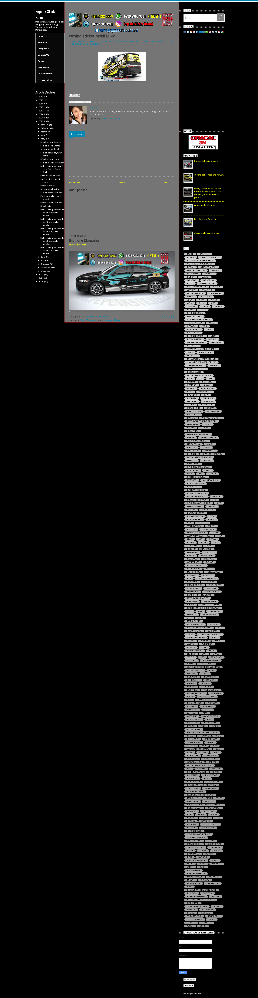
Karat (211, 519)
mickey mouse (194, 877)
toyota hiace (208, 437)
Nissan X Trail (207, 696)
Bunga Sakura (195, 516)
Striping (191, 385)
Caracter (192, 755)
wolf (190, 926)
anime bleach (210, 716)
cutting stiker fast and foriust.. (209, 174)
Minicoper (192, 801)
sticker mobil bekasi (198, 319)
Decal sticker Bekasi (199, 375)
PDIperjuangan (206, 700)
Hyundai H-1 (193, 680)
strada (191, 326)
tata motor (194, 916)
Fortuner (207, 382)
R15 (214, 500)
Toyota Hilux (194, 323)
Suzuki (190, 296)
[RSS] (191, 32)
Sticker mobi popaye (198, 834)
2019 (41, 110)
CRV (204, 454)
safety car (211, 739)
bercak (209, 854)
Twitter (105, 118)
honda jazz (193, 329)
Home (40, 36)
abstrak (192, 716)
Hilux (190, 283)
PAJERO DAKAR (207, 283)
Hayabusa (192, 775)
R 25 (189, 703)
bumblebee (193, 487)
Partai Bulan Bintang (199, 628)
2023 (41, 274)
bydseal (202, 857)
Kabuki (190, 683)
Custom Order (45, 73)
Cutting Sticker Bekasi (124, 42)
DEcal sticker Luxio (49, 159)
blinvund (211, 588)
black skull (194, 719)
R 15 (218, 818)
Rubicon (191, 824)
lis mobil (192, 401)
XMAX (204, 713)
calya (205, 306)
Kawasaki (206, 296)
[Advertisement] (122, 213)
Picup (201, 814)
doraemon (213, 411)
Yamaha (191, 306)
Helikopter (193, 569)
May (43, 138)
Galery (41, 61)
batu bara (193, 854)
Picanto (202, 523)
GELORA (191, 673)
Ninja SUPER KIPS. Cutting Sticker (204, 805)
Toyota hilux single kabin (201, 349)
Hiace (208, 470)
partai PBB (213, 883)
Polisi (214, 814)
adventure (193, 588)
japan (190, 867)
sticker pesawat (209, 608)
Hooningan (210, 677)
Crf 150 (212, 762)
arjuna (216, 850)
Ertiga (191, 388)
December (46, 271)
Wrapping (208, 280)
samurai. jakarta (210, 605)
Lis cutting (193, 444)
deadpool (192, 591)
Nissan (212, 539)
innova (206, 385)
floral (204, 428)
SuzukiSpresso (195, 847)
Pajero (205, 277)
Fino (211, 670)
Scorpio (212, 631)
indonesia (192, 346)
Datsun (212, 339)
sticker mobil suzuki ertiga (206, 233)
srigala (191, 909)
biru (189, 857)
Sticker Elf (208, 828)
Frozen (216, 768)
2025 (41, 281)
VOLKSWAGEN (194, 526)
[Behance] (200, 32)
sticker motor (195, 336)
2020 (41, 114)
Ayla (189, 300)
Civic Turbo (210, 759)
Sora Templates (88, 320)
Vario (215, 637)
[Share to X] (76, 95)
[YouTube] (219, 32)
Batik (190, 664)
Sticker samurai (196, 837)
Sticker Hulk (194, 831)
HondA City (193, 782)
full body (192, 451)
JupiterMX (192, 788)
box (189, 549)
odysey (205, 880)
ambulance (193, 546)
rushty (191, 529)
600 (204, 746)
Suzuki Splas (214, 844)
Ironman (210, 680)
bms (209, 719)
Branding (207, 290)
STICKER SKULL (210, 824)
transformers (195, 365)
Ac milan (192, 749)
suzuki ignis (193, 408)
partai (190, 555)
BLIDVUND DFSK (211, 660)
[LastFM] (210, 32)
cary (215, 860)
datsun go (205, 392)
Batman (191, 382)
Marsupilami (193, 621)
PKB (189, 814)
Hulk (189, 378)
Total (207, 709)
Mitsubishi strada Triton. (201, 421)
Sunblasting (194, 841)
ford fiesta (193, 729)
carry (190, 428)
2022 (41, 121)
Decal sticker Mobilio (199, 765)
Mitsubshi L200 (195, 624)
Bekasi (93, 42)
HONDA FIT (192, 470)
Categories (43, 48)
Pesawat (192, 575)
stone (190, 913)
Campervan (193, 562)
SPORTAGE (207, 706)
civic (204, 647)
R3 (199, 703)
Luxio (170, 42)
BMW (206, 395)
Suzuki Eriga (194, 844)
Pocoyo (207, 575)
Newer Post (74, 182)
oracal (191, 510)
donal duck (205, 549)
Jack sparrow (208, 785)
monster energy (196, 496)
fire (203, 726)
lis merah (206, 595)
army (201, 300)
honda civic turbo (210, 736)
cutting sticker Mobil (199, 264)
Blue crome (206, 664)
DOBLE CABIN (194, 372)
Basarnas (209, 559)
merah (190, 437)
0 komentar (95, 44)
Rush (189, 392)
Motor (215, 270)
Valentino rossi (196, 637)
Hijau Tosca (210, 775)
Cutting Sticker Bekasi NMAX (203, 667)
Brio (213, 336)
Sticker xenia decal (49, 149)
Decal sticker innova (199, 457)
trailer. (206, 923)
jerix (202, 867)
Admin (93, 108)
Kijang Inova (194, 411)
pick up (216, 496)
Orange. (191, 811)
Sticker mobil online (198, 503)
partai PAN (207, 555)
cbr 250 (207, 460)
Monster (216, 693)
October (45, 264)
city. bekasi (210, 723)
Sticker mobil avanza (50, 145)
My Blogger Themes (112, 320)
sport (217, 906)
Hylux (190, 785)
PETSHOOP (208, 811)
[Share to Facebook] (78, 95)
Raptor (191, 447)
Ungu (190, 850)
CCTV (216, 752)
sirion (190, 608)
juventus (209, 552)
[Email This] (70, 95)
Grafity (191, 460)
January (45, 124)
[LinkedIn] (197, 32)
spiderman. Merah (197, 906)
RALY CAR (212, 703)
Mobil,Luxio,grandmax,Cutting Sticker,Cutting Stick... (52, 169)
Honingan (192, 677)
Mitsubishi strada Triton (201, 359)
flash (215, 726)
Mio (200, 539)
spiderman (193, 903)
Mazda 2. (206, 687)
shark (210, 742)
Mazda (212, 473)
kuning (191, 595)
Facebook (115, 118)
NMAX (214, 300)
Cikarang (192, 759)
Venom (190, 641)
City (211, 516)
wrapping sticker (197, 441)
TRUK (190, 634)
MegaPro (192, 690)
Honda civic (213, 782)
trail (212, 919)
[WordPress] (216, 32)
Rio (189, 578)
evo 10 (190, 726)
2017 (41, 103)
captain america (196, 860)
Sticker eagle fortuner (51, 192)
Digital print (194, 316)
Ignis (189, 473)
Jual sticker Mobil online (201, 362)
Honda (190, 277)
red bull (192, 559)
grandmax (154, 42)
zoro (203, 926)
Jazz (209, 329)
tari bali (205, 913)
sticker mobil (81, 44)
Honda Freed (194, 519)
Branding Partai (196, 369)
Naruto (209, 801)
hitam (190, 736)
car (219, 503)
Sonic (204, 542)
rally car (207, 510)
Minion (209, 444)
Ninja (201, 303)
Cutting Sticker (104, 42)
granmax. (192, 552)
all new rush (210, 480)
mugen (190, 880)
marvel (212, 506)
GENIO (205, 673)
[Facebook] (184, 32)
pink (189, 887)
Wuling (218, 641)
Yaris (190, 352)
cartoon (192, 723)
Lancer (205, 683)
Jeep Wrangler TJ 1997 (199, 536)
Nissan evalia (194, 808)
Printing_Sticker (196, 477)
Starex (191, 828)
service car (193, 742)
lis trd (191, 654)
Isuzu (215, 532)
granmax (216, 342)
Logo (209, 569)
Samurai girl (194, 631)
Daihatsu (192, 355)
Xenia (212, 323)
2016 (41, 100)
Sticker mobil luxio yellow (52, 162)
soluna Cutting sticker (200, 900)
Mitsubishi (192, 274)
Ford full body (196, 565)
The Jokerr (215, 585)
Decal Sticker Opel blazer (206, 219)
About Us (42, 42)
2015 (41, 96)
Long (210, 795)
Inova (203, 500)
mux (204, 654)
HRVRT (215, 772)
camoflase (205, 352)
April (43, 135)
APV (210, 378)
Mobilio (214, 624)
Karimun (191, 398)
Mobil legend (211, 690)
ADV (214, 746)
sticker (191, 454)
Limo (189, 539)
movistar (214, 877)
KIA (200, 473)
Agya (189, 303)
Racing (191, 821)
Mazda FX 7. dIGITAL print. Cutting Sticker (204, 798)
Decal (190, 267)
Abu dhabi (216, 657)
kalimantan (193, 870)
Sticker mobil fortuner (50, 189)
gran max (206, 405)
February (45, 128)
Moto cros (193, 572)
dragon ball (194, 506)
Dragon (191, 614)
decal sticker (142, 42)
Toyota (209, 274)
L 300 (200, 618)
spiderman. (193, 464)
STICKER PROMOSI (206, 578)
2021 (41, 117)
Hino (206, 778)
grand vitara (194, 650)
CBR (213, 303)
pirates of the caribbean (201, 890)
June (43, 257)
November (46, 267)
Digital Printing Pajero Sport (204, 418)
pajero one (193, 333)
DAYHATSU (192, 424)
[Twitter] (188, 32)
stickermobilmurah (198, 467)
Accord (191, 660)
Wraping (191, 280)
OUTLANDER (214, 808)
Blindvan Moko (195, 513)
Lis (200, 378)
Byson (202, 752)
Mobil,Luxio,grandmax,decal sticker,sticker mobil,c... (52, 212)
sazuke (215, 896)
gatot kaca (212, 591)
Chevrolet (208, 529)
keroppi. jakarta (196, 493)
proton (207, 893)
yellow (191, 746)
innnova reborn (196, 490)
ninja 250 (192, 395)
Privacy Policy (45, 80)
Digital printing (196, 270)
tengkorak (214, 916)
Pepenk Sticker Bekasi (98, 316)
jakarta (163, 42)
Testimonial (43, 67)
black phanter (195, 483)
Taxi (216, 542)
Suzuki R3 (192, 709)
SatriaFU (192, 582)
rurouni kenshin (196, 896)
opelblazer (193, 883)
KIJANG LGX (210, 788)
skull (216, 654)
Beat (218, 749)
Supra (211, 841)
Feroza (201, 768)
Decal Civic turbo (78, 244)
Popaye (191, 818)
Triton (216, 287)
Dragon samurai (196, 532)
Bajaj (206, 749)
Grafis (218, 306)
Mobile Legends (195, 693)
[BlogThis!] (73, 95)
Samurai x (208, 398)
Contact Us (43, 55)
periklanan (210, 601)
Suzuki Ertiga (194, 585)
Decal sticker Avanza (50, 142)
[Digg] (203, 32)
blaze (209, 546)
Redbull (205, 821)
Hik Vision (192, 778)
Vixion (204, 641)
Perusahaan (213, 572)
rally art (192, 739)
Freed (190, 500)
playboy (191, 893)
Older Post (169, 182)
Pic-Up (190, 542)
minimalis (210, 451)
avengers (207, 644)
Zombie (206, 447)
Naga (190, 696)
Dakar (209, 562)
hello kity (193, 414)
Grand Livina (209, 614)
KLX (220, 536)
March (44, 131)
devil (190, 864)
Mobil (71, 44)
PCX (189, 523)
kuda (211, 650)
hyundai (216, 864)
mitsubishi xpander (197, 598)
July (43, 260)
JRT (189, 618)
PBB (189, 700)
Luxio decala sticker (50, 175)
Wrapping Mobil (196, 342)
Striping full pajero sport (206, 161)
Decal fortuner (47, 185)
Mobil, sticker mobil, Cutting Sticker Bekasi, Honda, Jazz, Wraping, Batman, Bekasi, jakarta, (207, 193)
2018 (41, 107)
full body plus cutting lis (202, 732)
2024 (41, 278)
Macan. (191, 687)
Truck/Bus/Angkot (210, 634)
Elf (189, 768)
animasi (191, 644)
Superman (209, 582)
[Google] (222, 32)
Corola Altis (194, 762)
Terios (191, 405)
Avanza (191, 290)
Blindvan (208, 401)
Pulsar (205, 818)
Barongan (214, 611)
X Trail (191, 713)
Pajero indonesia (196, 287)
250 (202, 657)
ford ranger (194, 339)
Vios (204, 326)
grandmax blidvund (198, 434)
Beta (189, 752)
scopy (210, 408)
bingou (191, 647)
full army (192, 431)
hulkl (202, 864)
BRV (200, 611)
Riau (220, 628)
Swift (207, 424)
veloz (190, 657)
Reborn (191, 706)
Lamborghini (194, 795)
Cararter (210, 755)
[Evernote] (206, 32)
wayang (214, 365)
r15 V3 (190, 605)
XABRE (202, 850)
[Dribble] (194, 32)
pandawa (192, 601)
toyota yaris (194, 919)
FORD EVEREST (195, 670)
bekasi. (211, 526)
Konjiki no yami (195, 791)
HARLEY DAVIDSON (196, 772)
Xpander (191, 480)
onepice (217, 454)
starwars (207, 909)
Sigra (190, 310)
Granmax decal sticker (205, 205)
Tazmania (215, 847)
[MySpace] (213, 32)
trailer (191, 923)
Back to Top (168, 316)
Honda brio (207, 388)
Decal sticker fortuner (51, 202)
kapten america (196, 873)
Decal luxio (45, 206)
